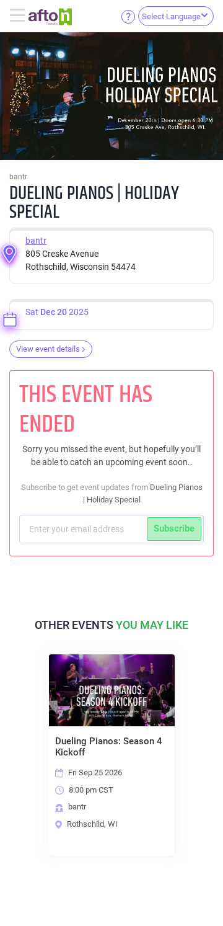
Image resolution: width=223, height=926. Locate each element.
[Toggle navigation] (18, 16)
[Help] (128, 16)
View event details (48, 349)
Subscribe (174, 528)
